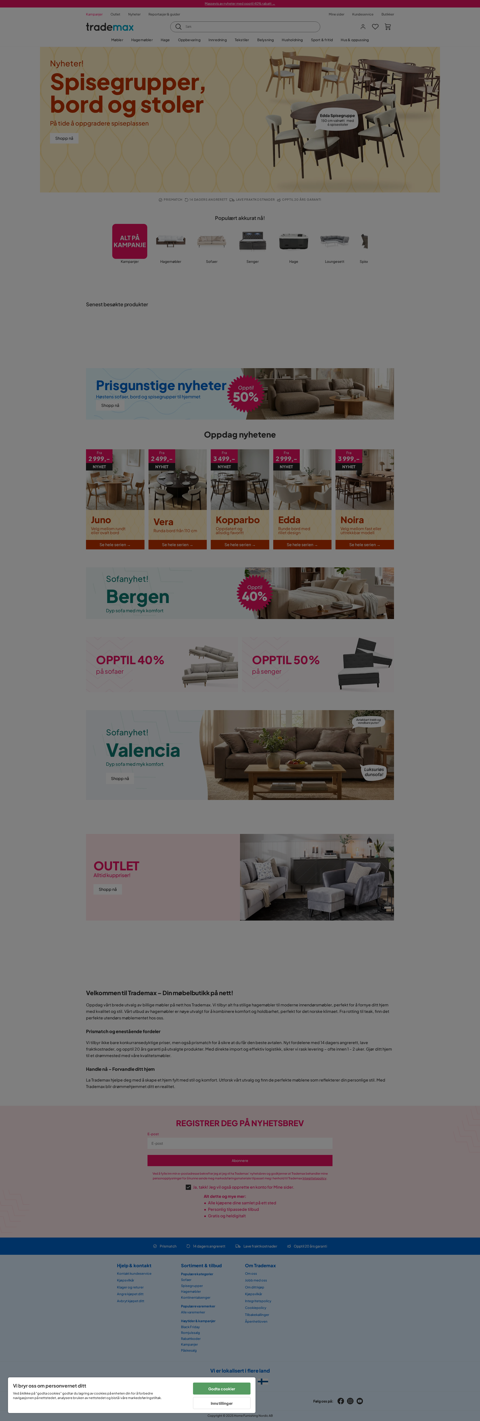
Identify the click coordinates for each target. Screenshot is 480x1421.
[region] (132, 1395)
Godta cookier (222, 1388)
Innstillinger (222, 1403)
